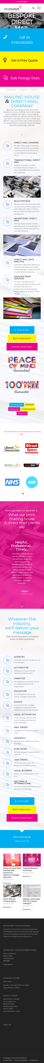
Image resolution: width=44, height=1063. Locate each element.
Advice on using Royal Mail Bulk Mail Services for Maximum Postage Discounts (12, 872)
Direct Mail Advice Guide (11, 1011)
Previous (8, 543)
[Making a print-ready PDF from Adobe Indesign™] (32, 890)
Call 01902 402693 (22, 1)
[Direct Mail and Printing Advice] (12, 890)
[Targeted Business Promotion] (32, 860)
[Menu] (38, 8)
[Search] (32, 8)
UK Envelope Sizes (9, 1001)
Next (35, 543)
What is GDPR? (8, 1009)
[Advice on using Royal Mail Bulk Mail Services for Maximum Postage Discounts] (12, 860)
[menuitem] (32, 8)
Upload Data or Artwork (11, 999)
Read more (7, 883)
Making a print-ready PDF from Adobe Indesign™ (31, 901)
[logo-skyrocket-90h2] (18, 8)
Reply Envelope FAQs (10, 1006)
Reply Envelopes (9, 1004)
